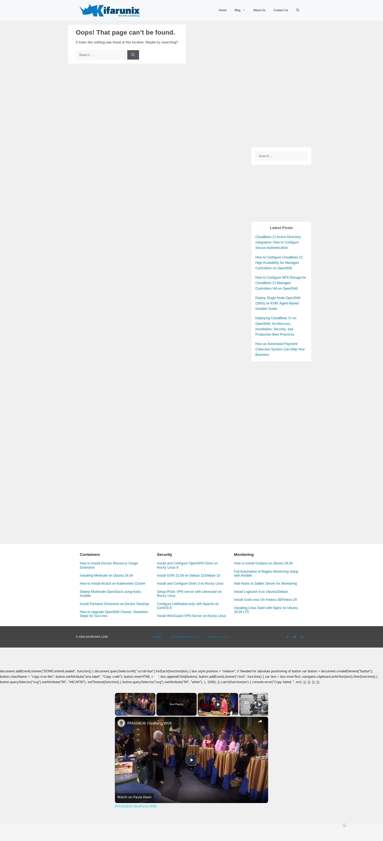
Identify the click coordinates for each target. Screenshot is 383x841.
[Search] (133, 55)
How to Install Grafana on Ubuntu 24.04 (263, 563)
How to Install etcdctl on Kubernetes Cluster (112, 583)
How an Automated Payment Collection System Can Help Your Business (280, 349)
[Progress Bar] (135, 710)
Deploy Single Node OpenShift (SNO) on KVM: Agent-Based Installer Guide (277, 303)
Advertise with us (184, 637)
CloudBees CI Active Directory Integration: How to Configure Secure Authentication (278, 242)
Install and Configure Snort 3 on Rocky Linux (190, 583)
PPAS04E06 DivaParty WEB (149, 723)
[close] (344, 825)
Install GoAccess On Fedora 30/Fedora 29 (265, 600)
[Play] (117, 713)
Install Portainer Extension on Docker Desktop (114, 604)
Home (223, 10)
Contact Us (280, 10)
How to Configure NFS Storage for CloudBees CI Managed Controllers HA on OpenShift (280, 283)
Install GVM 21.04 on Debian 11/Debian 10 (188, 575)
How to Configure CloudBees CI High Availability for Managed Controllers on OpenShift (279, 262)
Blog (237, 10)
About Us (259, 10)
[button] (297, 10)
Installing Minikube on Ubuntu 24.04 (106, 575)
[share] (260, 721)
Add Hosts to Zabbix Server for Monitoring (265, 583)
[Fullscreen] (153, 713)
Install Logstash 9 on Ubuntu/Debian (261, 592)
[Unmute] (122, 713)
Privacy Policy (218, 637)
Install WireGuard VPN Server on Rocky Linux (191, 616)
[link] (121, 723)
